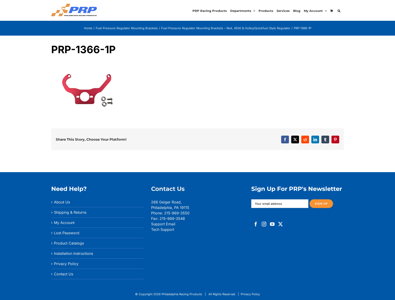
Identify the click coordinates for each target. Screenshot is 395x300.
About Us (62, 202)
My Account (64, 222)
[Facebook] (256, 224)
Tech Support (162, 229)
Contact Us (63, 274)
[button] (339, 10)
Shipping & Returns (70, 212)
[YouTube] (272, 224)
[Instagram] (264, 224)
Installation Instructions (73, 253)
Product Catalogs (69, 243)
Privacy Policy (66, 263)
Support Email (163, 224)
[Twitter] (280, 224)
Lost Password (66, 233)
